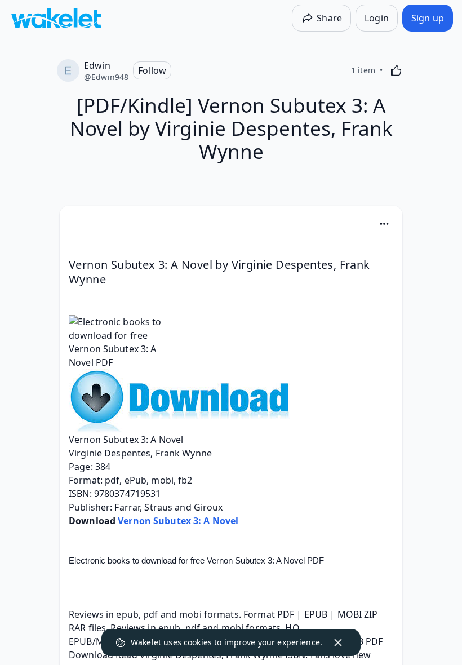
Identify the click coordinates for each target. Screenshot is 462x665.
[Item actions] (384, 224)
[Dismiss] (338, 642)
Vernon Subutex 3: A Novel (178, 521)
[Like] (396, 70)
